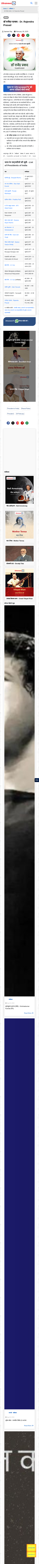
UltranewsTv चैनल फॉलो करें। (16, 321)
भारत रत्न (7, 310)
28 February (20, 414)
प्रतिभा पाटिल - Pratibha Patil (13, 199)
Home (5, 8)
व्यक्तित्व (11, 8)
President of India (13, 408)
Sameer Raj (8, 31)
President (10, 414)
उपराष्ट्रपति (28, 1551)
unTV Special (34, 1550)
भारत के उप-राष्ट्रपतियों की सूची (18, 310)
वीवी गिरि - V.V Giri (10, 265)
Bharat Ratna (25, 408)
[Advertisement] (19, 449)
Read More (28, 1013)
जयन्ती (10, 1412)
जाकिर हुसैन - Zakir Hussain (12, 287)
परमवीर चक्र (17, 307)
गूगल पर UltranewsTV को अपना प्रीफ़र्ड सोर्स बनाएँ (19, 88)
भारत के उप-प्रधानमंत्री (27, 307)
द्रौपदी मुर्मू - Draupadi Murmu (13, 177)
